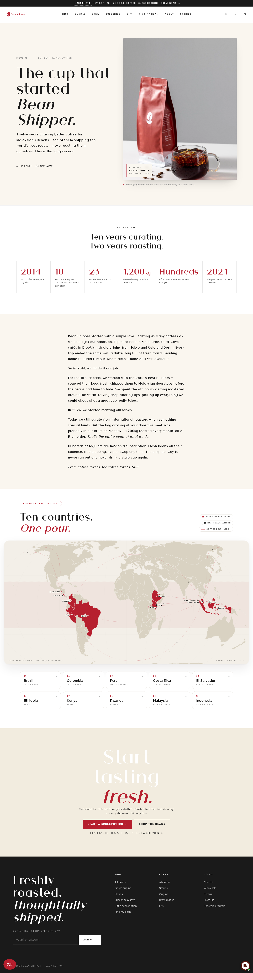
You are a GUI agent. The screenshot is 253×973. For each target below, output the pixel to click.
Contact (208, 882)
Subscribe (113, 14)
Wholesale (210, 888)
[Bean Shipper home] (31, 14)
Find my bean (123, 912)
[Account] (235, 14)
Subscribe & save (125, 900)
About (169, 14)
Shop (65, 14)
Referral (208, 894)
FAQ (161, 906)
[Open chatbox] (245, 966)
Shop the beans (152, 824)
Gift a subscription (126, 906)
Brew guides (166, 900)
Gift (130, 14)
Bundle (80, 14)
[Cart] (245, 14)
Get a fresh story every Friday (36, 931)
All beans (120, 882)
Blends (119, 894)
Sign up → (90, 940)
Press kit (209, 900)
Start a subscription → (107, 824)
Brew (95, 14)
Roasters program (214, 906)
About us (164, 882)
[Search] (226, 14)
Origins (163, 894)
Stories (185, 14)
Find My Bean (149, 14)
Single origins (123, 888)
